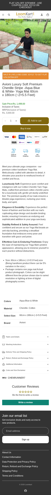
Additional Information (14, 364)
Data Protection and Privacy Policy (19, 462)
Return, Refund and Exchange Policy (19, 358)
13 (40, 66)
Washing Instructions (13, 344)
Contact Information (11, 457)
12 (37, 66)
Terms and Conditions (12, 476)
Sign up (25, 439)
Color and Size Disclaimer (15, 370)
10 (33, 66)
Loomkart (28, 485)
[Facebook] (25, 490)
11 (35, 66)
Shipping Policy (9, 471)
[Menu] (3, 15)
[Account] (42, 15)
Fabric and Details (12, 337)
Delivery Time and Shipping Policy (18, 352)
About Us (6, 452)
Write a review (25, 402)
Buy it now (26, 128)
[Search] (9, 15)
